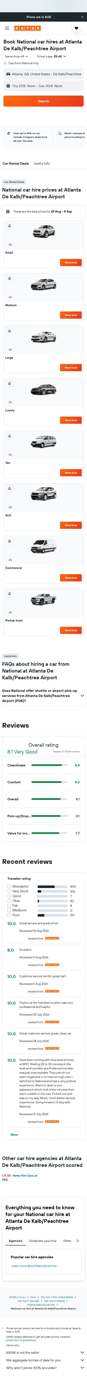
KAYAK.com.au (17, 1297)
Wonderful (20, 886)
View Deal (71, 262)
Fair (15, 905)
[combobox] (16, 56)
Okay (16, 901)
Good (16, 896)
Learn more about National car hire (34, 1266)
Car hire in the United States (57, 1297)
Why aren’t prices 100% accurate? (31, 1368)
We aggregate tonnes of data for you (33, 1360)
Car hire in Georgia (28, 1300)
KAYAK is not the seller (22, 1352)
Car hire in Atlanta (54, 1300)
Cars (33, 1297)
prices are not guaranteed (21, 1340)
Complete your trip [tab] (43, 1241)
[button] (82, 17)
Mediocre (19, 910)
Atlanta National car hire (41, 1304)
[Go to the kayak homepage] (27, 28)
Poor (15, 915)
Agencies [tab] (15, 1241)
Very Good (20, 891)
